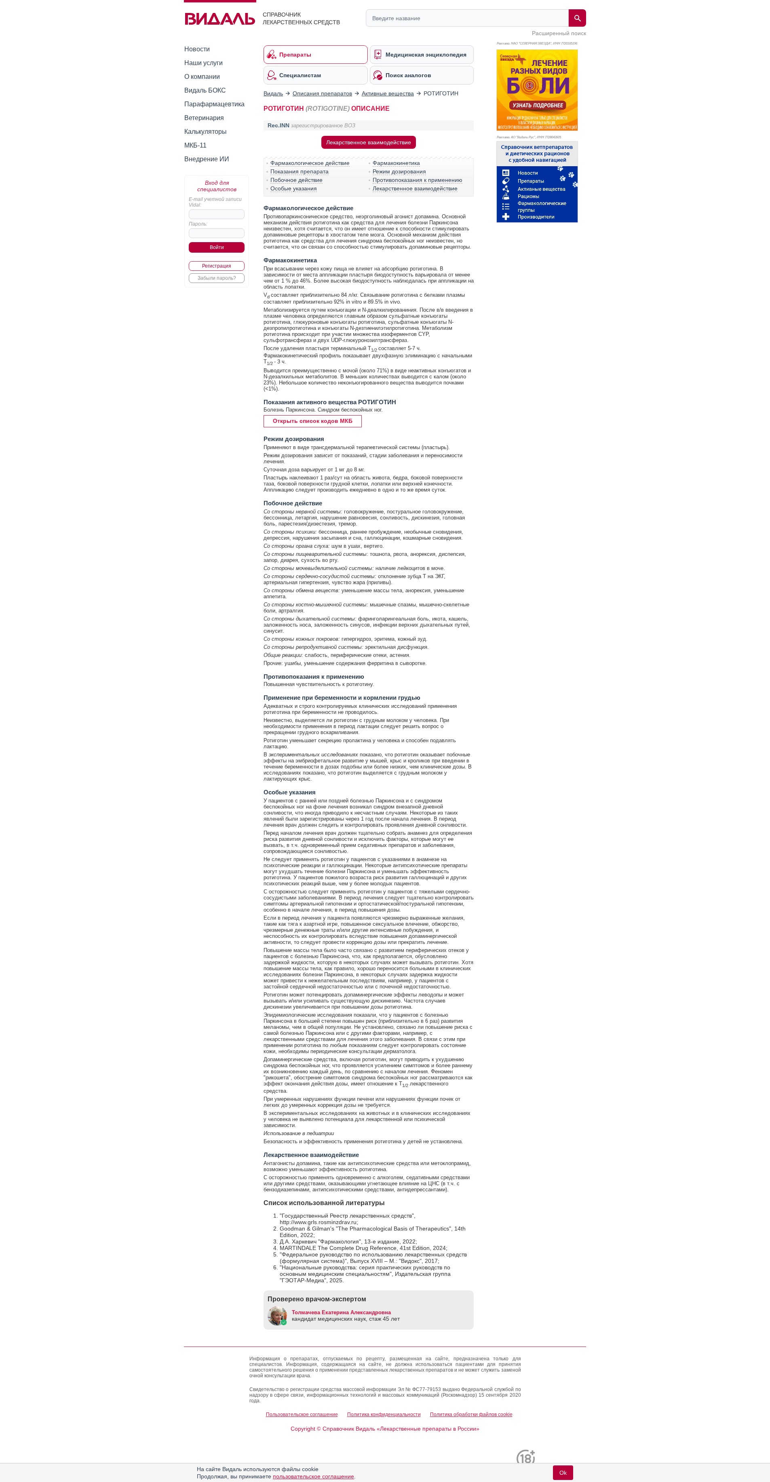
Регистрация (216, 266)
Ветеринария (204, 117)
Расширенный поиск (559, 33)
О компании (202, 76)
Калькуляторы (205, 131)
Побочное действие (296, 180)
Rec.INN (278, 125)
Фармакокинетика (396, 163)
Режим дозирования (399, 171)
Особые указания (293, 188)
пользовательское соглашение (313, 1476)
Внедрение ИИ (206, 159)
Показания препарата (299, 171)
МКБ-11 (195, 145)
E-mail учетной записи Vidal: (215, 202)
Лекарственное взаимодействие (368, 142)
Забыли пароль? (217, 278)
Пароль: (198, 224)
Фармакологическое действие (310, 163)
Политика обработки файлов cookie (471, 1414)
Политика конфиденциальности (384, 1414)
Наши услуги (203, 62)
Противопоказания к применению (417, 180)
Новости (197, 49)
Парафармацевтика (214, 104)
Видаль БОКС (205, 90)
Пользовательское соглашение (302, 1414)
